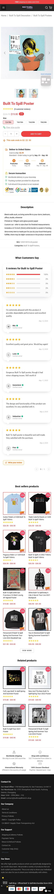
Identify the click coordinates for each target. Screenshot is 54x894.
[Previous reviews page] (36, 469)
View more (27, 650)
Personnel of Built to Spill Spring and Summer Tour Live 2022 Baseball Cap (13, 635)
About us (5, 809)
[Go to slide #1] (20, 93)
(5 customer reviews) (22, 109)
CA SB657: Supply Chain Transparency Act (18, 823)
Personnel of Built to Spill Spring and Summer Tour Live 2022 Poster (38, 731)
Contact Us (6, 845)
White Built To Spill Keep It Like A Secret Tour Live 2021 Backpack (39, 595)
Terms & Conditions (9, 813)
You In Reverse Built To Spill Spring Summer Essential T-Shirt (39, 635)
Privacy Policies (8, 816)
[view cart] (50, 7)
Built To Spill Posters (42, 15)
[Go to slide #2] (34, 93)
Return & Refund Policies (11, 842)
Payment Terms (8, 838)
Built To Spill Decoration (20, 15)
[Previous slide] (5, 53)
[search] (46, 7)
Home (3, 15)
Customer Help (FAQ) (10, 849)
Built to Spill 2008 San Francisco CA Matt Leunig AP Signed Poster (13, 595)
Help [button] (49, 891)
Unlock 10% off (5, 883)
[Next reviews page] (48, 469)
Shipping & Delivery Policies (12, 835)
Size (4, 118)
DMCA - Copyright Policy (11, 820)
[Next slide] (49, 53)
